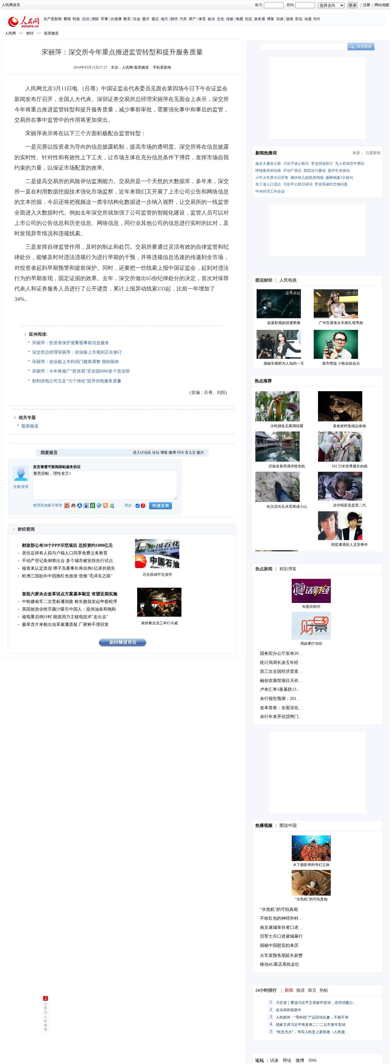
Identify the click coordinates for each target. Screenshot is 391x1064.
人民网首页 (11, 5)
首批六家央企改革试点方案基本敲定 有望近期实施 (69, 594)
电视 (239, 19)
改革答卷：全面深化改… (283, 707)
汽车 (183, 19)
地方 (164, 19)
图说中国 (288, 825)
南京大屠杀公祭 (268, 163)
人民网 (10, 33)
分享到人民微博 (45, 1017)
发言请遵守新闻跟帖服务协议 (57, 467)
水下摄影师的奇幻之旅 (311, 865)
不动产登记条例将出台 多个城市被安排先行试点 (67, 560)
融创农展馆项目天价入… (283, 680)
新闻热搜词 (266, 153)
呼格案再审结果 (268, 170)
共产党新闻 (52, 19)
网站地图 (382, 5)
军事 (104, 19)
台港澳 (116, 19)
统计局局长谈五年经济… (283, 662)
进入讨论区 (142, 452)
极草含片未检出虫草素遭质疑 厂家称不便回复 (65, 624)
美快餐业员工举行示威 (159, 623)
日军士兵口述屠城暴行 (281, 936)
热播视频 (263, 825)
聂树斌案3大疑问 (339, 177)
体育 (202, 19)
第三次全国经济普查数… (283, 671)
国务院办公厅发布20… (281, 653)
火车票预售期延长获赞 (281, 955)
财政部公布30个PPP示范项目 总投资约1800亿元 (67, 545)
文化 (220, 19)
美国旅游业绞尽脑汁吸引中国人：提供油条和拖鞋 (69, 609)
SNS (180, 452)
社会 (137, 19)
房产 (192, 19)
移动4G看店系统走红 (279, 964)
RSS (316, 19)
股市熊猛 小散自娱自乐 (341, 363)
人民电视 (288, 280)
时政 (76, 19)
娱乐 (211, 19)
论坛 (155, 452)
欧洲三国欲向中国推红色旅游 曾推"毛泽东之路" (67, 576)
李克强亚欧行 (322, 163)
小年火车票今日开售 (271, 177)
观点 (155, 19)
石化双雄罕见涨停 (157, 574)
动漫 (308, 19)
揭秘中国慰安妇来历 (279, 945)
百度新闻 (373, 153)
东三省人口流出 (268, 184)
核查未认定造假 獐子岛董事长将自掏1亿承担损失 (68, 568)
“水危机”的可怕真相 (311, 899)
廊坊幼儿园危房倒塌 (307, 177)
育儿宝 (190, 452)
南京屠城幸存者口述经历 (283, 927)
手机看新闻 (162, 67)
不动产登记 (292, 170)
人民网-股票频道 (135, 67)
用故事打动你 (311, 643)
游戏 (289, 19)
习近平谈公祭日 (296, 163)
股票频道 (51, 33)
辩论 (287, 1060)
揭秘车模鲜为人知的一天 (284, 363)
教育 (127, 19)
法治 (85, 19)
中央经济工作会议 (270, 191)
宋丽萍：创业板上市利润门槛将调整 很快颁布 (75, 361)
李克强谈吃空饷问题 (331, 184)
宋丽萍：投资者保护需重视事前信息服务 (70, 343)
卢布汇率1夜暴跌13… (280, 689)
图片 (146, 19)
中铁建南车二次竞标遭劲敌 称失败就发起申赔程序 (69, 601)
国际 (95, 19)
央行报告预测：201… (280, 698)
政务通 (259, 19)
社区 (248, 19)
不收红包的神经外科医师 (283, 918)
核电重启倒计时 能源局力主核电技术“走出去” (65, 617)
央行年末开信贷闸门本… (283, 716)
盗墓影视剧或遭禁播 (283, 323)
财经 (174, 19)
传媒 (229, 19)
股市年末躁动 (339, 170)
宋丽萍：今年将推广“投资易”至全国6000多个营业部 (81, 371)
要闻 (67, 19)
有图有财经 (311, 606)
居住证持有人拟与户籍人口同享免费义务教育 (65, 553)
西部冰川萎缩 (315, 170)
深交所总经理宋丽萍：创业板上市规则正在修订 (77, 352)
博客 (270, 19)
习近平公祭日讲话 (297, 184)
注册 (366, 5)
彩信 (298, 19)
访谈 (279, 19)
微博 (172, 452)
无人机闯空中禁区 (349, 163)
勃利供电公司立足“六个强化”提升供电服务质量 (76, 381)
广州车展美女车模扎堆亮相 (341, 323)
